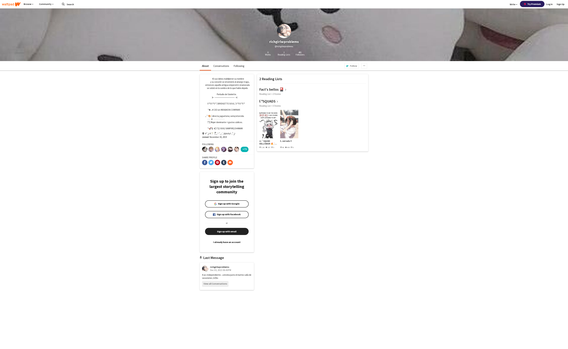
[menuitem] (351, 66)
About (205, 66)
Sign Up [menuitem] (560, 4)
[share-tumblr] (223, 162)
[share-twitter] (211, 162)
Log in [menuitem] (549, 4)
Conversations (221, 66)
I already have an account (227, 242)
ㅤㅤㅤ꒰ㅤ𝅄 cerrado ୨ (286, 141)
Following (239, 66)
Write (513, 4)
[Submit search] (63, 4)
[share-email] (230, 162)
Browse (28, 4)
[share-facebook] (204, 162)
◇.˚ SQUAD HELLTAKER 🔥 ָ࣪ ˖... (268, 142)
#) (213, 78)
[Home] (11, 4)
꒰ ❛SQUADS (267, 101)
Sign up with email (227, 231)
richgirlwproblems (219, 267)
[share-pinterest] (217, 162)
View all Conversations (215, 283)
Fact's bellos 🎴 (271, 89)
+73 (245, 149)
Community (45, 4)
